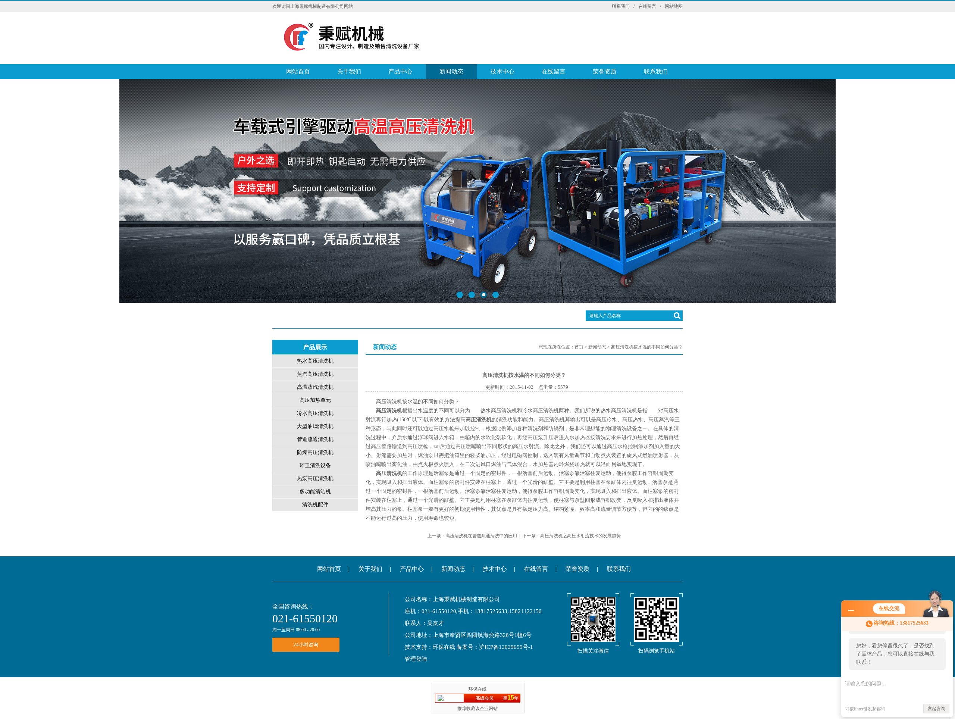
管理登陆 (416, 659)
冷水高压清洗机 (315, 413)
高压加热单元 (315, 400)
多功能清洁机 (315, 491)
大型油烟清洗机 (315, 426)
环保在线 (444, 647)
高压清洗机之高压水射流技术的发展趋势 (580, 535)
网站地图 (674, 6)
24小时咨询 (306, 644)
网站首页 (298, 71)
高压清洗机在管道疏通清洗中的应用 (481, 535)
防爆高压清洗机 (315, 452)
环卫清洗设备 (315, 465)
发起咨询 (936, 708)
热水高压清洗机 (315, 361)
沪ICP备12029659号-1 (506, 647)
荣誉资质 (605, 71)
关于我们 (349, 71)
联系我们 (621, 6)
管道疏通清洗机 (315, 439)
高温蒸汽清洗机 (315, 387)
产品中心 (400, 71)
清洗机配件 (315, 504)
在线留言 (647, 6)
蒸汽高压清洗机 (315, 374)
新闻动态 (451, 71)
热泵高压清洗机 (315, 478)
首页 (578, 347)
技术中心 (502, 71)
